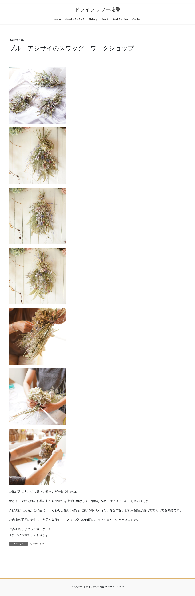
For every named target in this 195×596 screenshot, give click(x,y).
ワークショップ (38, 544)
